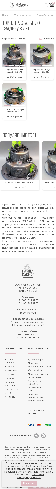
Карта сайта (35, 370)
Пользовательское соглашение (38, 376)
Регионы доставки (10, 383)
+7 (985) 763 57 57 (28, 300)
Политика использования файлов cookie (36, 398)
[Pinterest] (43, 435)
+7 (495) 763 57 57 (28, 303)
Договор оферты (37, 360)
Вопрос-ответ (13, 389)
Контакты (10, 397)
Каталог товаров (9, 361)
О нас (8, 393)
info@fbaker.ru (28, 313)
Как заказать (12, 374)
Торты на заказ (22, 15)
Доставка (10, 378)
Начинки (9, 367)
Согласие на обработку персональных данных (36, 386)
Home (5, 15)
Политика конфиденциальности (39, 365)
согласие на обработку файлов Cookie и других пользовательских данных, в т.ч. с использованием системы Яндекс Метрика (29, 469)
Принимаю (29, 483)
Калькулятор (12, 370)
